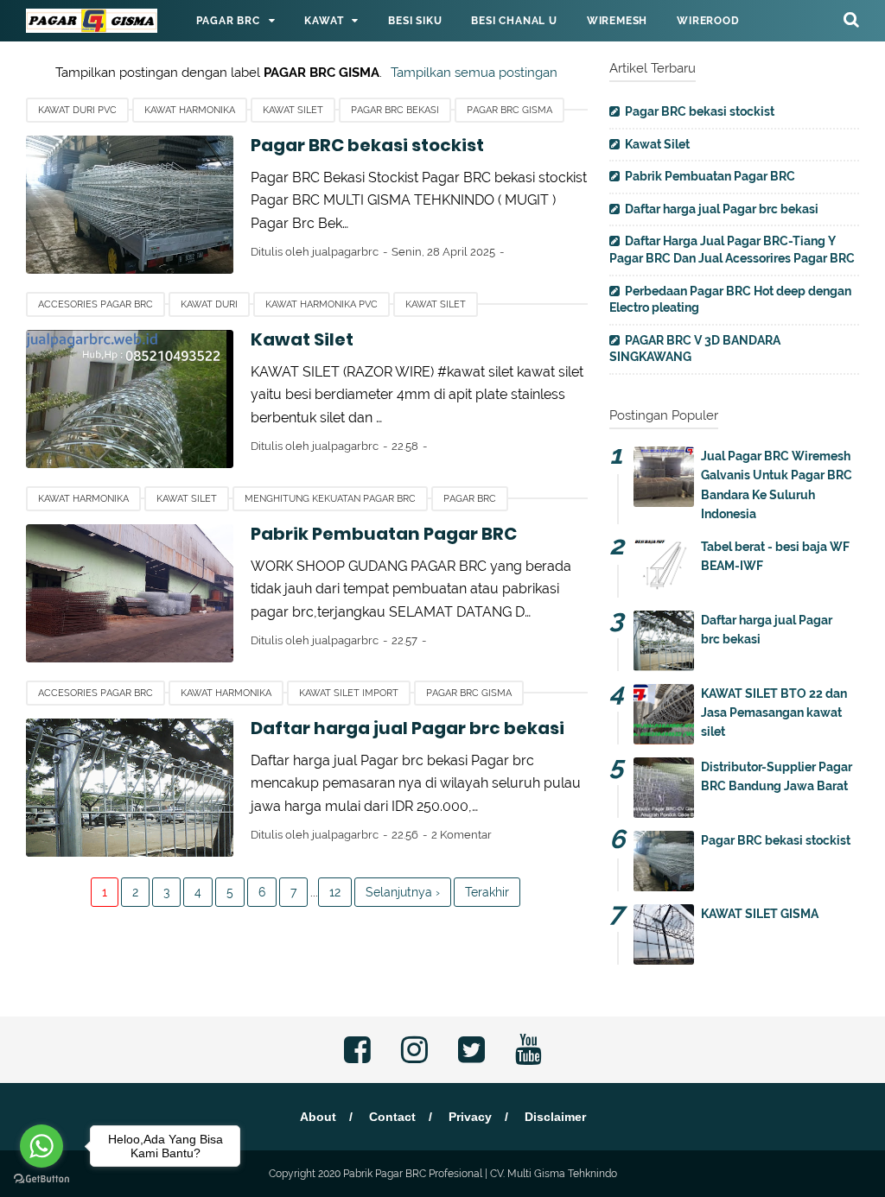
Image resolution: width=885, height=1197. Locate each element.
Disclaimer (555, 1117)
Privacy (470, 1117)
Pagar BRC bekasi (395, 110)
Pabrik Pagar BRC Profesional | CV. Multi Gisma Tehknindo (480, 1174)
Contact (392, 1117)
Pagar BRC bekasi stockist (367, 145)
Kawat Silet (302, 339)
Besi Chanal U (514, 21)
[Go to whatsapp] (41, 1146)
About (318, 1117)
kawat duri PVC (77, 110)
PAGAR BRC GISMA (509, 110)
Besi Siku (415, 21)
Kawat (323, 21)
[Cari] (851, 19)
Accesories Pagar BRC (95, 304)
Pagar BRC (227, 21)
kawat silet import (348, 693)
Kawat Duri (209, 304)
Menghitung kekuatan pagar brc (330, 498)
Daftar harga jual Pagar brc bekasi (407, 728)
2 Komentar (461, 834)
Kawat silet (293, 110)
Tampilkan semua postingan (474, 72)
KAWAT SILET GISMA (759, 914)
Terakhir (487, 892)
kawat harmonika (189, 110)
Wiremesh (617, 21)
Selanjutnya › (403, 892)
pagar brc (469, 498)
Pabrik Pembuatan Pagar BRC (384, 534)
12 (335, 892)
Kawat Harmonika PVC (321, 304)
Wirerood (708, 21)
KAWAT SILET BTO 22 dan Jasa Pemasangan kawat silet (774, 713)
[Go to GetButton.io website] (41, 1179)
